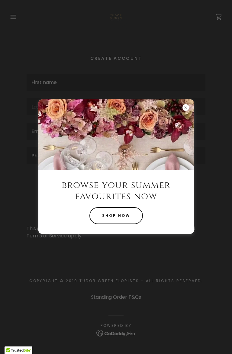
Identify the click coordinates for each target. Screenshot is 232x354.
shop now (116, 215)
